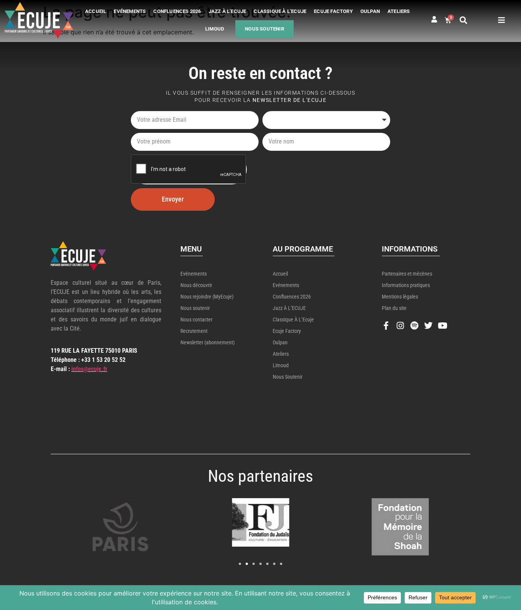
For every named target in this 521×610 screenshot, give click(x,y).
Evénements (130, 11)
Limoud (214, 29)
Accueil (95, 11)
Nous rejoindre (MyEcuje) (206, 297)
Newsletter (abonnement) (207, 342)
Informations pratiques (406, 285)
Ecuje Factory (333, 11)
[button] (463, 20)
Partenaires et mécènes (407, 274)
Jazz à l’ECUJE (227, 11)
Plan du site (394, 308)
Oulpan (370, 11)
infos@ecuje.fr (89, 369)
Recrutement (193, 331)
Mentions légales (400, 297)
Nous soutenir (264, 29)
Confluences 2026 (177, 11)
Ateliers (399, 11)
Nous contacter (196, 319)
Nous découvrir (196, 285)
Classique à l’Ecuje (280, 11)
